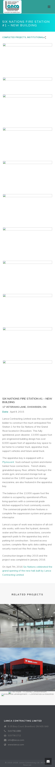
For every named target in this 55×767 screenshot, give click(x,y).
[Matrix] (27, 616)
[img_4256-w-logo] (27, 177)
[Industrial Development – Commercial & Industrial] (27, 704)
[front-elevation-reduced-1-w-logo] (27, 83)
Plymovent (8, 462)
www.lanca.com (16, 744)
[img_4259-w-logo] (27, 210)
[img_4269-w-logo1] (27, 277)
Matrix (27, 639)
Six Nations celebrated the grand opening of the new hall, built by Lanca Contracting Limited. (27, 570)
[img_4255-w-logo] (27, 144)
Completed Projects (14, 37)
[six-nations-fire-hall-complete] (27, 58)
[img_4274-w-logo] (27, 343)
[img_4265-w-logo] (27, 243)
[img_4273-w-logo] (27, 310)
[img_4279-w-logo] (27, 376)
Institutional (35, 37)
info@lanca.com (16, 740)
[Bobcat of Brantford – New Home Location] (27, 659)
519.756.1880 (14, 731)
